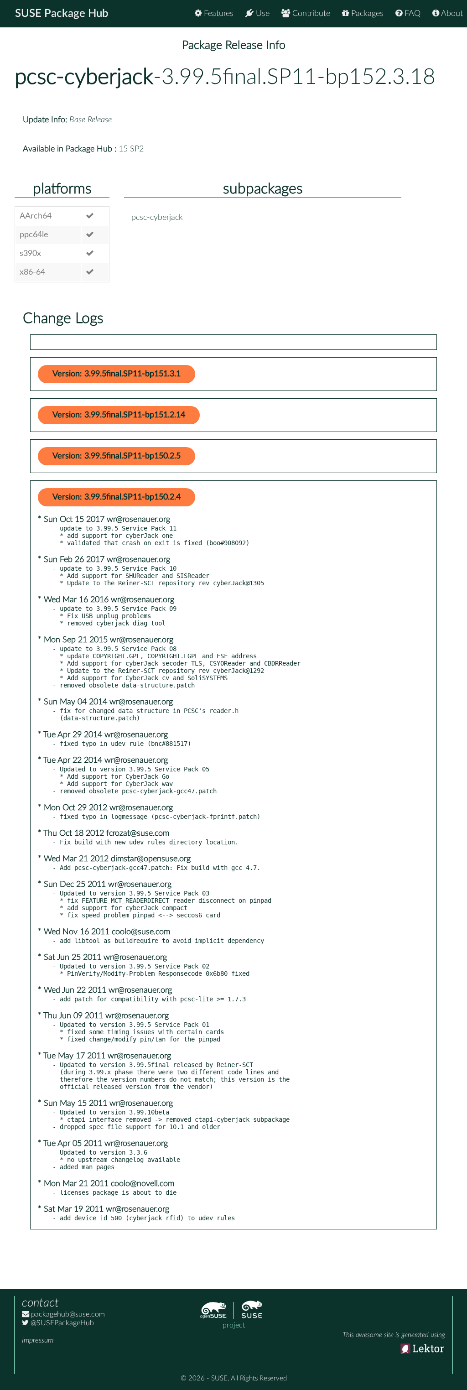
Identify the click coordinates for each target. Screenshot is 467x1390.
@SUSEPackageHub (61, 1323)
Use (262, 14)
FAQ (411, 14)
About (451, 14)
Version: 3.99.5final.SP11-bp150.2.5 (116, 456)
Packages (366, 14)
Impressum (37, 1340)
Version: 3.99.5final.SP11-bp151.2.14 (118, 415)
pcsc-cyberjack (84, 77)
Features (218, 14)
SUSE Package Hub (62, 13)
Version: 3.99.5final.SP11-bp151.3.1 (116, 374)
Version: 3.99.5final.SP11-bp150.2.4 (116, 497)
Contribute (310, 14)
